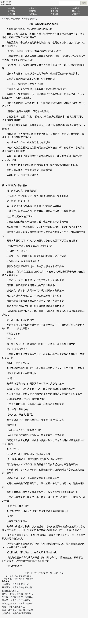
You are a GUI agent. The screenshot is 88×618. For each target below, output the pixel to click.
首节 (27, 573)
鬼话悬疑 (54, 11)
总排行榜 (76, 14)
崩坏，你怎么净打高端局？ (20, 576)
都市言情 (11, 8)
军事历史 (33, 11)
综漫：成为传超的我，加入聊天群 (17, 610)
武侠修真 (54, 8)
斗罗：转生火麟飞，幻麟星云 (21, 579)
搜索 (84, 3)
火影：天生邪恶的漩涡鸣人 (27, 19)
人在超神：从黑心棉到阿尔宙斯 (16, 613)
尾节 (56, 573)
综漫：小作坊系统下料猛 (13, 607)
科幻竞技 (11, 11)
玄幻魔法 (33, 8)
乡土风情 (54, 14)
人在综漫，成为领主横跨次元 (15, 584)
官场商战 (33, 14)
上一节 (33, 573)
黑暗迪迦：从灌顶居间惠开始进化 (17, 587)
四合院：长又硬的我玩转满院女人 (17, 600)
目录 (61, 573)
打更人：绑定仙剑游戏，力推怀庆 (17, 594)
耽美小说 (76, 11)
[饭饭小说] (5, 3)
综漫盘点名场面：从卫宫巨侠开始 (17, 603)
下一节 (49, 573)
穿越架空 (76, 8)
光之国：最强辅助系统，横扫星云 (17, 597)
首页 (3, 19)
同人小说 (11, 14)
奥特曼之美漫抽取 (10, 591)
